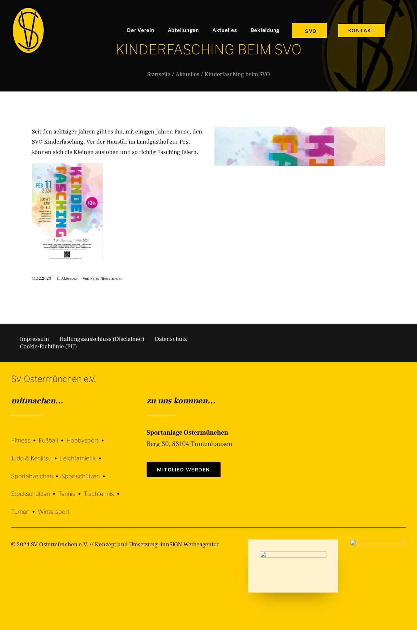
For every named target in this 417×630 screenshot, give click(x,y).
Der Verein (140, 30)
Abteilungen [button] (183, 30)
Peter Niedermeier (106, 278)
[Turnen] (24, 507)
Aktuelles (224, 30)
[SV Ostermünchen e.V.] (28, 30)
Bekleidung (265, 30)
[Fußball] (52, 436)
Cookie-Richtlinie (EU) (48, 346)
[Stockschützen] (34, 489)
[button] (403, 30)
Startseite (158, 74)
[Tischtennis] (103, 489)
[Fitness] (25, 436)
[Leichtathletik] (82, 453)
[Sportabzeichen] (36, 471)
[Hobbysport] (86, 436)
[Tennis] (71, 489)
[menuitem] (142, 30)
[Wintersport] (53, 507)
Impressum (34, 339)
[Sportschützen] (84, 471)
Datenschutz (171, 339)
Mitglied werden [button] (183, 470)
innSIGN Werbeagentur (190, 544)
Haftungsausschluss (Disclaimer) (101, 339)
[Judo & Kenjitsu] (35, 453)
